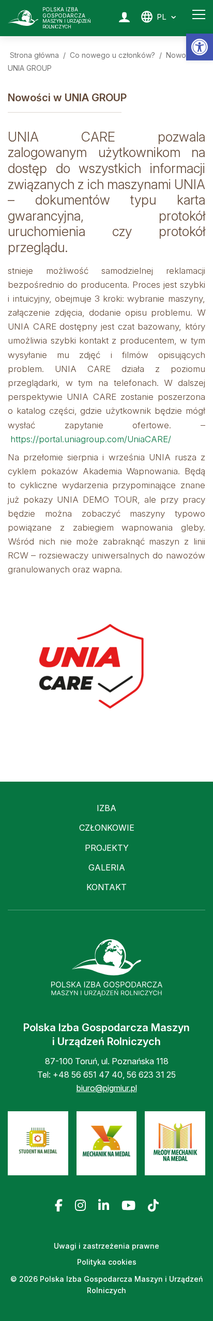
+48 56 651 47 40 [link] (88, 1074)
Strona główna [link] (34, 55)
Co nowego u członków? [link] (112, 55)
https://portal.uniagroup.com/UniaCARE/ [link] (90, 439)
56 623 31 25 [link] (151, 1074)
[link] (199, 47)
